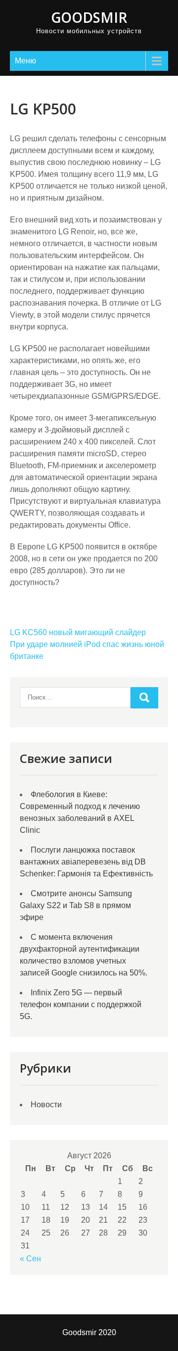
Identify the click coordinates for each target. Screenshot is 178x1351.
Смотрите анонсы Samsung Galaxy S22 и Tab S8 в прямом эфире (76, 905)
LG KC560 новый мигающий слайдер (78, 632)
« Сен (30, 1258)
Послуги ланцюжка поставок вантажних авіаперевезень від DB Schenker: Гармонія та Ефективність (86, 862)
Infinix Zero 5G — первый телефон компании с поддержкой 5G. (80, 1004)
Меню (25, 60)
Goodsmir (89, 17)
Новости (46, 1104)
